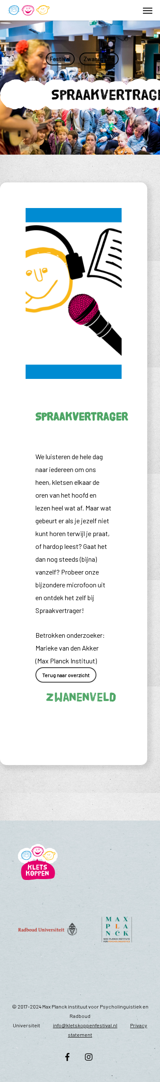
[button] (147, 10)
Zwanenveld (99, 58)
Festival (60, 58)
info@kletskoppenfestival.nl (85, 1025)
